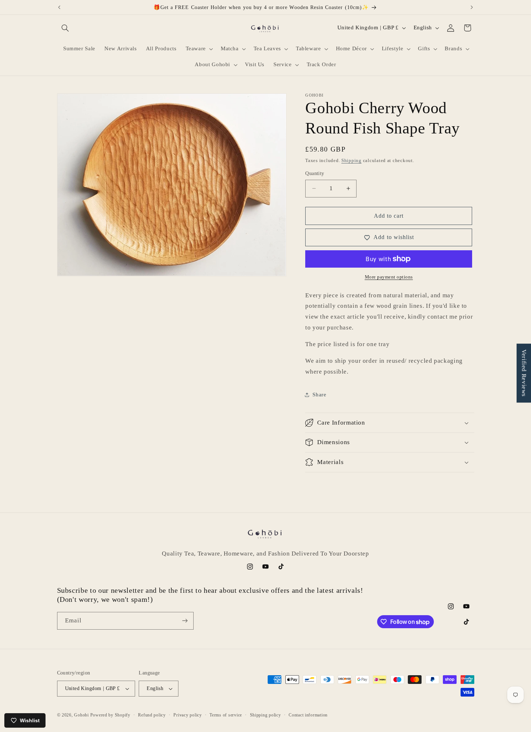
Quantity (314, 173)
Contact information (308, 715)
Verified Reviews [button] (524, 373)
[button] (65, 28)
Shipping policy (265, 715)
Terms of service (226, 715)
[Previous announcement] (59, 7)
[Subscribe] (184, 621)
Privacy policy (187, 715)
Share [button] (319, 394)
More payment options (389, 277)
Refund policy (152, 715)
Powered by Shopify (110, 715)
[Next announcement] (472, 7)
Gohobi (81, 715)
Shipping (351, 160)
